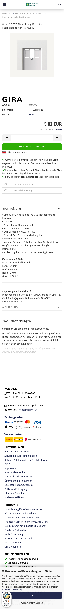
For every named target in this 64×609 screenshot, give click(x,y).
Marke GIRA (10, 307)
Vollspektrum (40, 521)
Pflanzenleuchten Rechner (18, 521)
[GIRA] (12, 99)
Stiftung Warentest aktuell (18, 538)
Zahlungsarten (14, 417)
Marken (8, 542)
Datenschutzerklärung (12, 589)
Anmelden (29, 351)
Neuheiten (16, 546)
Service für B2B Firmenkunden (20, 455)
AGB (6, 472)
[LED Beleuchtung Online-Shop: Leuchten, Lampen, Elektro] (32, 4)
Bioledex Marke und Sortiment (21, 513)
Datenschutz (28, 476)
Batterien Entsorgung (15, 489)
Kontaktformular (28, 409)
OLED (7, 546)
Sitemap (17, 542)
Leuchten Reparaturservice (19, 485)
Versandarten (13, 434)
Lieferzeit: (7, 109)
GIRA (31, 114)
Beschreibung (11, 208)
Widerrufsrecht (12, 476)
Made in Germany (13, 534)
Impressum (10, 468)
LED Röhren (40, 526)
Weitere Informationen (32, 603)
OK (32, 595)
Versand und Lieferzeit (16, 451)
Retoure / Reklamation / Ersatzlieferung (26, 460)
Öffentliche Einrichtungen (18, 480)
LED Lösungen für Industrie (18, 526)
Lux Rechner (33, 517)
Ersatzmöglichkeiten (15, 530)
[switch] (6, 604)
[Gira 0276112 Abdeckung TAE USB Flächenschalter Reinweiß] (32, 54)
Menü (4, 4)
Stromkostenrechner (15, 517)
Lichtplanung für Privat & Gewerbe (23, 509)
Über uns (9, 493)
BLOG (7, 464)
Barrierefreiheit (18, 472)
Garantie (19, 493)
